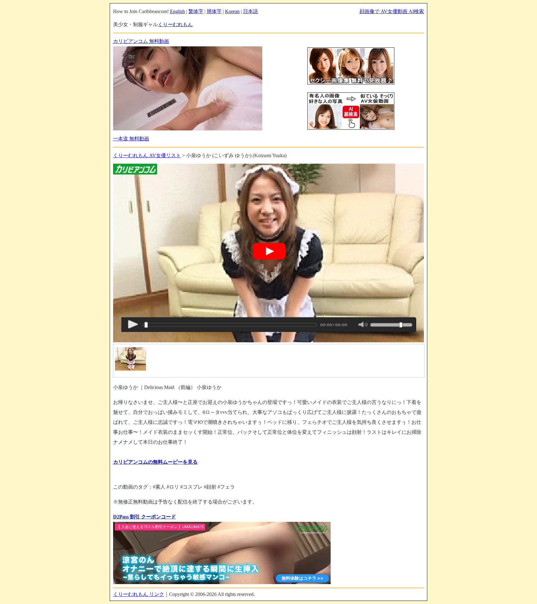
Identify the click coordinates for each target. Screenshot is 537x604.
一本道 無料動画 (131, 138)
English (177, 11)
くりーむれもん (175, 24)
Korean (232, 11)
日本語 (250, 11)
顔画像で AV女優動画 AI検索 (392, 11)
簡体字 (214, 11)
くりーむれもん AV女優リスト (147, 155)
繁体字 (195, 11)
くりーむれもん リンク (138, 594)
